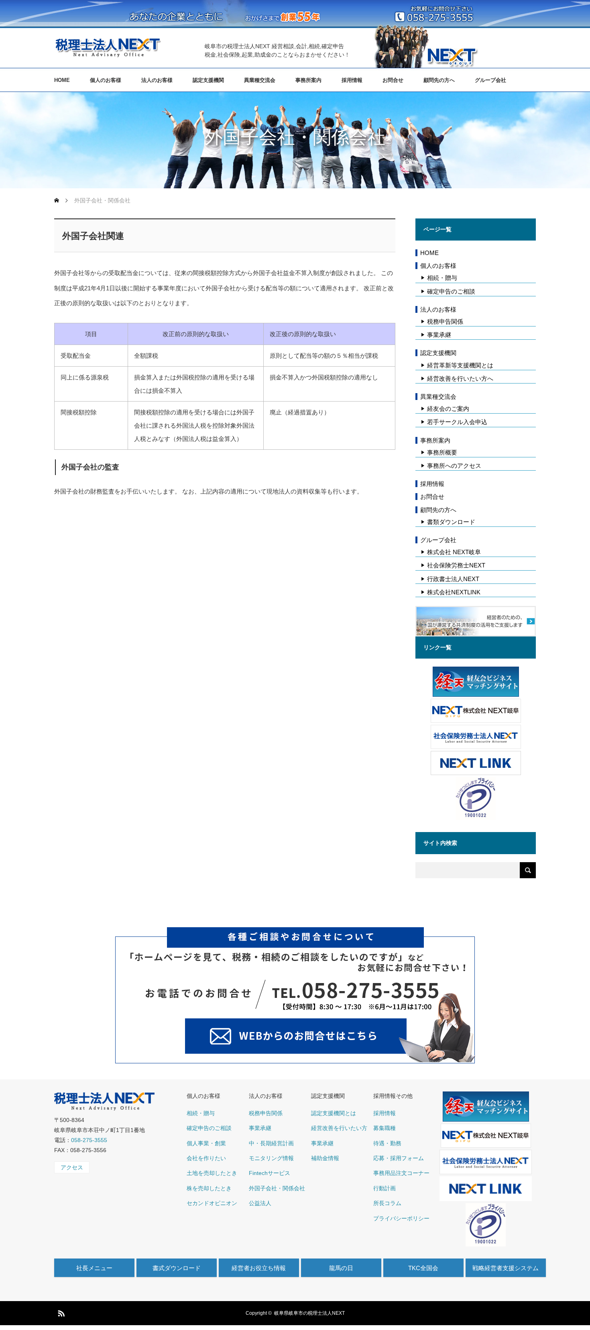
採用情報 (352, 80)
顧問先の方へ (439, 80)
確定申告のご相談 (451, 291)
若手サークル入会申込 (457, 421)
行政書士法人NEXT (453, 578)
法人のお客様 (157, 80)
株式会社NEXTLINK (453, 592)
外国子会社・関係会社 (277, 1188)
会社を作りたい (206, 1158)
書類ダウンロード (451, 521)
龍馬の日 (341, 1268)
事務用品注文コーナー (401, 1173)
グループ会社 (490, 80)
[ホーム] (57, 200)
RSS (60, 1312)
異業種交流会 (259, 80)
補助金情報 (325, 1158)
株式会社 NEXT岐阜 (454, 552)
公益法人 (260, 1203)
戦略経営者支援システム (505, 1268)
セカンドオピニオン (212, 1203)
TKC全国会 (423, 1268)
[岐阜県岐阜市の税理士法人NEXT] (107, 47)
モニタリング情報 (271, 1158)
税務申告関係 (445, 321)
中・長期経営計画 (271, 1143)
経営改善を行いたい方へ (460, 378)
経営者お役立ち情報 (259, 1268)
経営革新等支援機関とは (460, 365)
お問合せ (392, 80)
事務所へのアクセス (454, 465)
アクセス (72, 1167)
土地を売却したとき (212, 1173)
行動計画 (384, 1188)
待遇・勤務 (387, 1143)
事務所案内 (308, 80)
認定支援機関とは (333, 1113)
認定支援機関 (208, 80)
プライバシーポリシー (401, 1218)
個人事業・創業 (206, 1143)
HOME (62, 80)
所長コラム (387, 1203)
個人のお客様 (105, 80)
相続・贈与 (442, 277)
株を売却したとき (209, 1188)
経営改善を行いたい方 (339, 1128)
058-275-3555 (89, 1140)
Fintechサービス (269, 1173)
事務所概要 (442, 452)
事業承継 (439, 334)
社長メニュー (94, 1268)
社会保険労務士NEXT (456, 565)
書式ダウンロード (177, 1268)
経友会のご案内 (448, 408)
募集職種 (384, 1128)
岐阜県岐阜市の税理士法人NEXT (309, 1313)
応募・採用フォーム (398, 1158)
